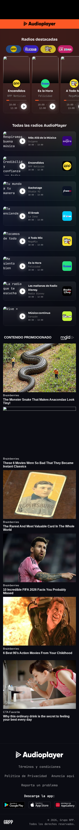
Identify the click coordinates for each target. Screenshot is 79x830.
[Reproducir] (24, 106)
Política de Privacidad (26, 776)
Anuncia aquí (62, 776)
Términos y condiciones (39, 767)
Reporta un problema (39, 785)
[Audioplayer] (39, 24)
